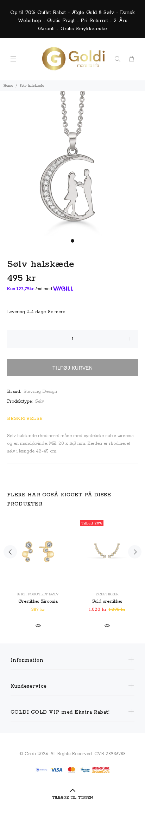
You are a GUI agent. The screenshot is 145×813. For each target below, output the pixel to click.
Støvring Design (40, 391)
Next (134, 551)
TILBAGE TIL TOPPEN (72, 797)
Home (8, 85)
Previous (10, 551)
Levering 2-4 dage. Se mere (36, 312)
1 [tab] (72, 241)
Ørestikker (107, 594)
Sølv (39, 401)
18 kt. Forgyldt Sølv (38, 594)
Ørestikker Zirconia (38, 601)
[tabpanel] (72, 163)
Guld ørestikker (107, 601)
